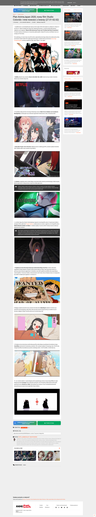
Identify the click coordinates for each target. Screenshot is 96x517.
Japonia (67, 86)
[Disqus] (37, 481)
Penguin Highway (29, 224)
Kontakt (78, 5)
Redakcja (41, 507)
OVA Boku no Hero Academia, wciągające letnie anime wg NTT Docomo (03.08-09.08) (25, 458)
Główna (14, 14)
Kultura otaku (33, 5)
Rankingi (26, 5)
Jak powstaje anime (56, 5)
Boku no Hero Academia (32, 499)
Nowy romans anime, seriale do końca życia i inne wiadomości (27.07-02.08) (48, 458)
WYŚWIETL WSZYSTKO (77, 9)
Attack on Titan (25, 499)
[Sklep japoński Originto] (73, 74)
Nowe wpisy (67, 9)
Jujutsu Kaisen (51, 499)
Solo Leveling (56, 499)
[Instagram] (58, 507)
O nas (47, 505)
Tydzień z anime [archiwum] (61, 505)
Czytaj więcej (69, 27)
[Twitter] (64, 507)
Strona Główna (18, 5)
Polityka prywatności (74, 505)
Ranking (67, 50)
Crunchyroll (67, 14)
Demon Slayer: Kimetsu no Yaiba (42, 499)
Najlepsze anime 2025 (44, 5)
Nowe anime (66, 5)
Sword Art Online (62, 499)
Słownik (73, 5)
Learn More (69, 2)
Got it (74, 2)
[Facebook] (56, 507)
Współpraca (47, 507)
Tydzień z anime (21, 14)
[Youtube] (61, 507)
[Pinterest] (67, 507)
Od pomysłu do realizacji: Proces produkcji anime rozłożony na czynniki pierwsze (73, 106)
